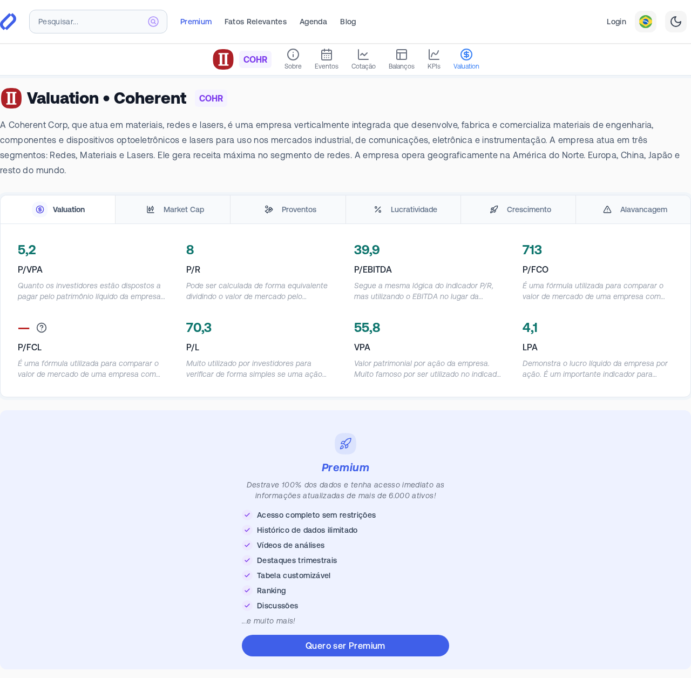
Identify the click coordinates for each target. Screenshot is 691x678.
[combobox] (98, 21)
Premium (196, 21)
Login (616, 21)
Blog (348, 21)
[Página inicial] (8, 21)
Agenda (313, 21)
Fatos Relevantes (256, 21)
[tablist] (345, 209)
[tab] (58, 209)
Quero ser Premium (345, 645)
